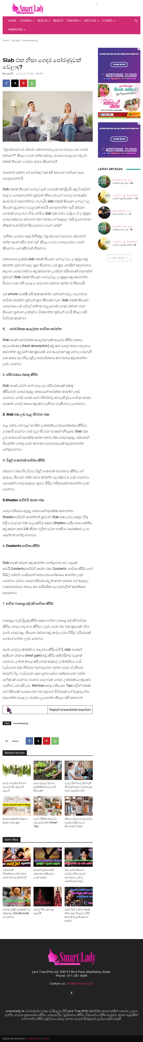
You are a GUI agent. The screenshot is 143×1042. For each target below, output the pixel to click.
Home (12, 20)
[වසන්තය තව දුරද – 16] (104, 181)
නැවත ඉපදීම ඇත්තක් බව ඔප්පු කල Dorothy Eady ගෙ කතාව (16, 913)
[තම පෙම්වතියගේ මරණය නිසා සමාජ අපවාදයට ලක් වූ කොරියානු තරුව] (79, 857)
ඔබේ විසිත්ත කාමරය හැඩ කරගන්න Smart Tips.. (45, 822)
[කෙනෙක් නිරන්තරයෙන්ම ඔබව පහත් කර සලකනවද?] (17, 857)
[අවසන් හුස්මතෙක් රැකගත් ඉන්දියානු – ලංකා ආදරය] (48, 857)
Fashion (72, 20)
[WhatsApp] (32, 83)
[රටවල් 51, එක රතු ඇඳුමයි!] (48, 896)
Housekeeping (30, 40)
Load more (117, 257)
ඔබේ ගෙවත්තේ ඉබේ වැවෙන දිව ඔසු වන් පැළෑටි (14, 787)
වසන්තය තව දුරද (122, 180)
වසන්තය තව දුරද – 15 (122, 229)
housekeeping (20, 723)
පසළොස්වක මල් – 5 (121, 214)
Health (42, 20)
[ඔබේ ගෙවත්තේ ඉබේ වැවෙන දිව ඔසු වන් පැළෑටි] (17, 770)
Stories (107, 20)
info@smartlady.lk (80, 983)
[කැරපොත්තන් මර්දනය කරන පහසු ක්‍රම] (17, 806)
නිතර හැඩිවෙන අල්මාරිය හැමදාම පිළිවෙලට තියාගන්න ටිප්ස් (78, 822)
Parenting (15, 29)
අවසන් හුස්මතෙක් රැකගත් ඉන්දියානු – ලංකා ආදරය (44, 873)
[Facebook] (6, 83)
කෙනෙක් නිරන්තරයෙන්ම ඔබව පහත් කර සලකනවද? (15, 873)
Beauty (58, 20)
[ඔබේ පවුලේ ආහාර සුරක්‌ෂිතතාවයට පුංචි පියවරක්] (48, 770)
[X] (15, 83)
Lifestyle (90, 20)
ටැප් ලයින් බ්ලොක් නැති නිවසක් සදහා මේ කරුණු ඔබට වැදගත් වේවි (78, 787)
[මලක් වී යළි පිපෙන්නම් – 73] (104, 197)
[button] (135, 21)
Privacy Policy (33, 1038)
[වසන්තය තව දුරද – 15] (104, 228)
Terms (45, 1038)
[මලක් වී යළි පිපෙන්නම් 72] (104, 243)
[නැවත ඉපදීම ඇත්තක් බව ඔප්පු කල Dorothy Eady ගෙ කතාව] (17, 896)
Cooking (26, 20)
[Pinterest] (23, 83)
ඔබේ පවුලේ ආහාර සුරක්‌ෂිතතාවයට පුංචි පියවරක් (45, 787)
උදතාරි (9, 73)
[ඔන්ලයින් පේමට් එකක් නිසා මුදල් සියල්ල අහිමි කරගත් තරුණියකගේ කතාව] (79, 896)
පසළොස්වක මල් (121, 211)
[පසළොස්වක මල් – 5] (104, 212)
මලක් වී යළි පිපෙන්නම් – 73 (125, 198)
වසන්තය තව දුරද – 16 (122, 183)
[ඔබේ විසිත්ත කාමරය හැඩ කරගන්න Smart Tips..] (48, 806)
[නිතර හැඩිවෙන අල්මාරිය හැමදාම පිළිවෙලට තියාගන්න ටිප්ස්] (79, 806)
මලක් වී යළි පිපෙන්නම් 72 (124, 245)
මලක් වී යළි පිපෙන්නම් (125, 195)
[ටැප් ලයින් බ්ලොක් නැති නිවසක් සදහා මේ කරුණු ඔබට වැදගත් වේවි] (79, 770)
